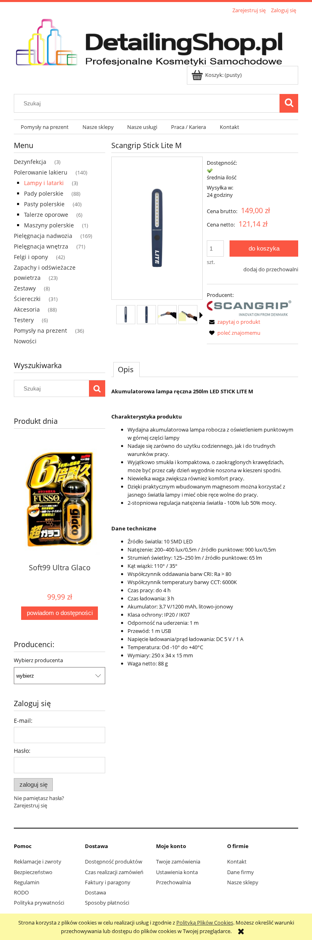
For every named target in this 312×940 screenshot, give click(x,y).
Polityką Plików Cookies (204, 922)
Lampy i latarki (44, 183)
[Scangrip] (249, 307)
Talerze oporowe (46, 214)
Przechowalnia (173, 882)
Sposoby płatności (107, 902)
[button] (201, 315)
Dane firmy (240, 872)
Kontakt (237, 861)
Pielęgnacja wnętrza (41, 246)
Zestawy (25, 288)
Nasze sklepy (242, 882)
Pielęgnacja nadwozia (43, 236)
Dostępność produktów (113, 861)
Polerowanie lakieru (40, 172)
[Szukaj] (289, 103)
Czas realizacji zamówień (114, 872)
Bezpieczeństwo (33, 872)
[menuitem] (45, 127)
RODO (21, 892)
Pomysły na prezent (40, 330)
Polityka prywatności (39, 902)
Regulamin (26, 882)
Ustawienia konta (177, 872)
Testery (24, 320)
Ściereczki (27, 299)
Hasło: (22, 751)
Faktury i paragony (107, 882)
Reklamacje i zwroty (37, 861)
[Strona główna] (156, 40)
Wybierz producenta (38, 660)
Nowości (25, 341)
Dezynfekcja (30, 162)
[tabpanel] (204, 527)
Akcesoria (27, 309)
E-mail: (23, 720)
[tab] (126, 369)
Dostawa (95, 892)
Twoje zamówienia (178, 861)
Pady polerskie (43, 193)
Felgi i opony (31, 257)
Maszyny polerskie (49, 225)
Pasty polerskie (44, 204)
